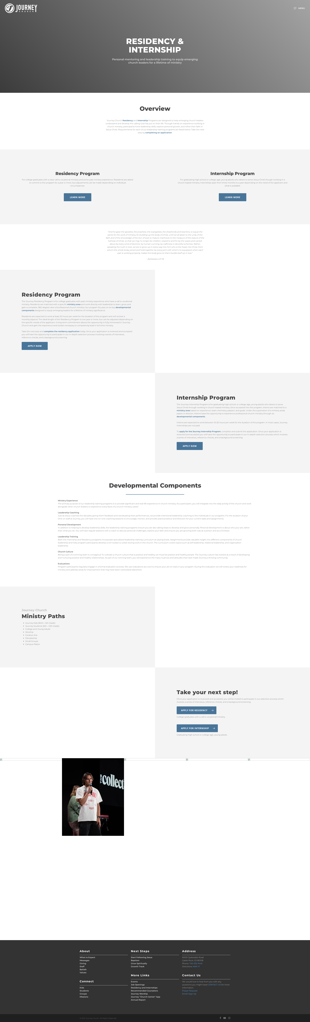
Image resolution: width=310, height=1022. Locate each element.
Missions (84, 997)
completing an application (158, 132)
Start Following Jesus (141, 957)
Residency (128, 120)
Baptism (135, 960)
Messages (84, 960)
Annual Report (138, 1000)
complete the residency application (62, 331)
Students (84, 991)
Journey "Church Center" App (145, 997)
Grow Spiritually (139, 963)
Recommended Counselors (144, 991)
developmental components (191, 416)
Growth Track (137, 966)
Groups (83, 994)
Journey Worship (139, 994)
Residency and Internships (144, 988)
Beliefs (83, 969)
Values (83, 972)
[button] (300, 8)
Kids (82, 988)
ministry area (74, 304)
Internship (143, 120)
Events (134, 982)
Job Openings (138, 985)
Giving (83, 963)
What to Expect (87, 957)
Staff (82, 966)
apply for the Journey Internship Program (200, 431)
